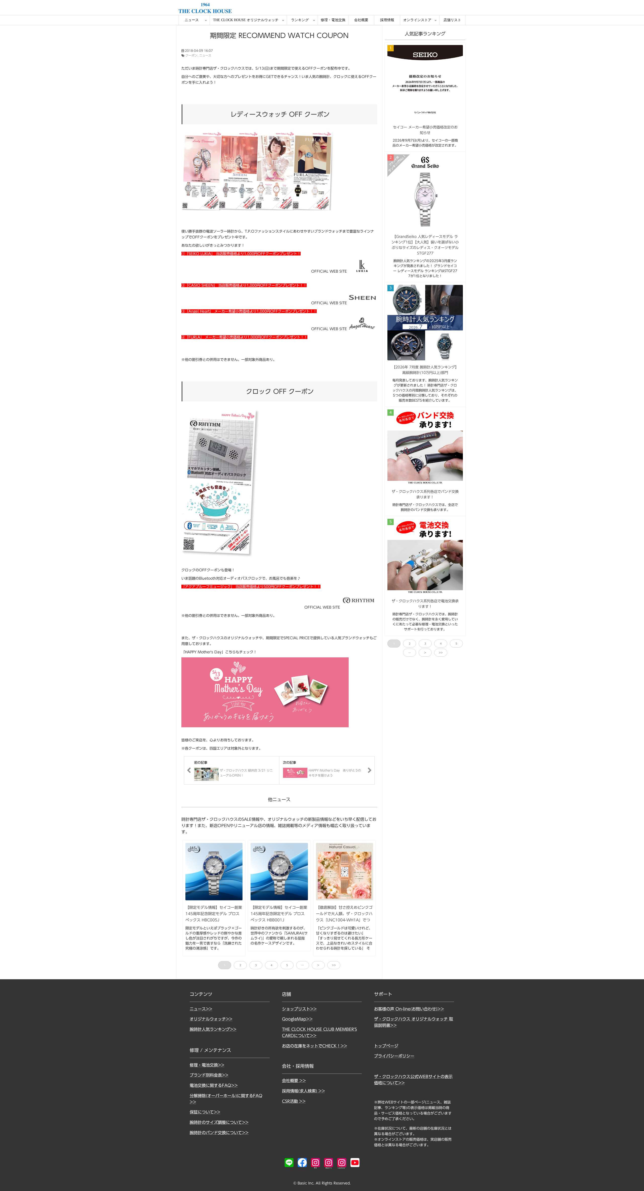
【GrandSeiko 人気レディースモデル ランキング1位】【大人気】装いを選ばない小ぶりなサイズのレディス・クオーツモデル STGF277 (425, 245)
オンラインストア (417, 20)
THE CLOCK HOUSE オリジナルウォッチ (245, 20)
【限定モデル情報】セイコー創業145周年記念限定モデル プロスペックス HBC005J (213, 913)
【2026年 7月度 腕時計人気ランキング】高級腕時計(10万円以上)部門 (425, 369)
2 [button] (240, 965)
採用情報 (387, 20)
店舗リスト (452, 20)
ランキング (300, 20)
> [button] (318, 965)
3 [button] (256, 965)
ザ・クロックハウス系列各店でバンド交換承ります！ (425, 494)
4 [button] (271, 965)
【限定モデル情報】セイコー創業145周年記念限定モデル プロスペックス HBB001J (279, 913)
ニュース (192, 20)
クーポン (191, 55)
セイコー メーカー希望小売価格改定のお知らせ (425, 130)
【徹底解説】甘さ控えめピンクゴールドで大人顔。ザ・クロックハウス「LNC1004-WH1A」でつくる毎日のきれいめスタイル (344, 916)
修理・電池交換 (333, 20)
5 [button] (287, 965)
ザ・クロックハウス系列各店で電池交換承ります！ (425, 603)
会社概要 (361, 20)
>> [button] (334, 965)
